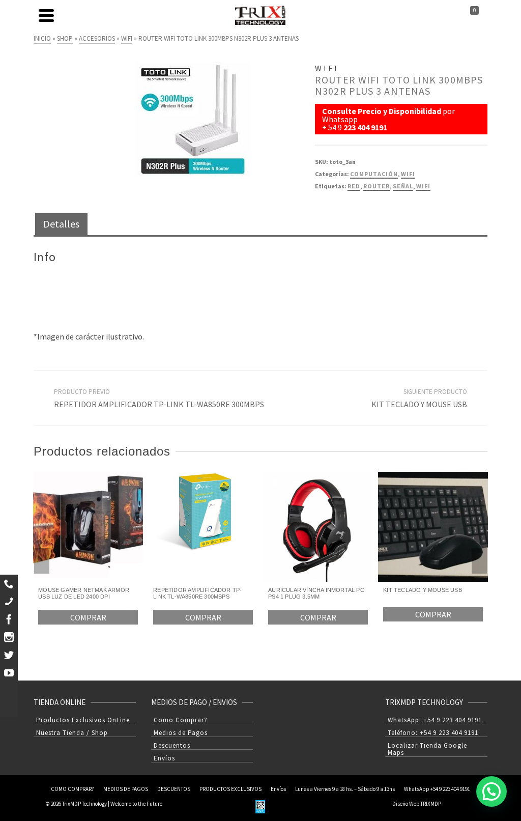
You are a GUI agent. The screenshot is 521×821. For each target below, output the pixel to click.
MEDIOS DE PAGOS (125, 788)
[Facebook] (9, 619)
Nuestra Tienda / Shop (72, 732)
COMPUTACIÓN (374, 174)
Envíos (164, 758)
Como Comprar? (181, 720)
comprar (88, 617)
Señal (403, 186)
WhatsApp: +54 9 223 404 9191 (435, 720)
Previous (41, 561)
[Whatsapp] (9, 583)
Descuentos (172, 745)
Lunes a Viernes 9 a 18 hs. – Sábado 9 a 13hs (345, 788)
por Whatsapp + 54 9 (388, 119)
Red (354, 186)
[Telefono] (9, 601)
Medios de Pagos (181, 732)
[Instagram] (9, 637)
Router (376, 186)
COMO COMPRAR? (72, 788)
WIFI (408, 174)
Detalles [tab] (61, 223)
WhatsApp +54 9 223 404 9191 (437, 788)
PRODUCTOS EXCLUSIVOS (230, 788)
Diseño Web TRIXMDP (416, 803)
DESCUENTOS (173, 788)
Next (479, 561)
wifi (423, 186)
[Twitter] (9, 655)
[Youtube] (9, 673)
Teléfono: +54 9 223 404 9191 (433, 732)
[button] (491, 791)
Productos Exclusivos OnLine (83, 720)
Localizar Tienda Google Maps (427, 749)
